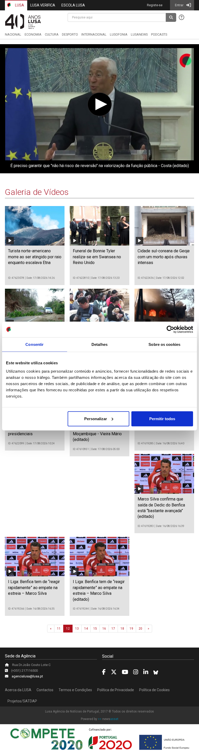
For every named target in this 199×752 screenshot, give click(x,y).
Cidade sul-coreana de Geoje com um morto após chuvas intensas (164, 256)
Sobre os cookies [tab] (164, 344)
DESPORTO (70, 34)
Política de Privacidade (115, 690)
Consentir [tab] (34, 344)
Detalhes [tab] (99, 344)
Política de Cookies (154, 690)
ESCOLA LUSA (73, 5)
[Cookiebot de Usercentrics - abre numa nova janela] (170, 329)
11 (59, 628)
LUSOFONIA (118, 34)
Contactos (45, 690)
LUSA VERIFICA (42, 5)
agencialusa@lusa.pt (27, 676)
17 (113, 628)
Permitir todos (162, 418)
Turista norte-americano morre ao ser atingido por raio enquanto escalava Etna (34, 256)
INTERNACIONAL (93, 34)
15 (95, 628)
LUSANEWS (139, 34)
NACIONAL (13, 34)
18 (122, 628)
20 (140, 628)
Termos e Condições (75, 690)
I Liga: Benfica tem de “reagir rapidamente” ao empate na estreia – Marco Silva (34, 587)
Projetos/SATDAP (22, 701)
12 (68, 628)
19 (131, 628)
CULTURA (52, 34)
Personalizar (95, 418)
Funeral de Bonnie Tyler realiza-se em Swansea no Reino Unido (97, 256)
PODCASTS (159, 34)
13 (77, 628)
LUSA (19, 5)
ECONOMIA (33, 34)
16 (104, 628)
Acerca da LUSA (18, 690)
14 (86, 628)
